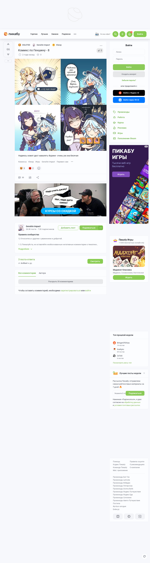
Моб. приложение (120, 470)
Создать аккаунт (129, 74)
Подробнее (23, 249)
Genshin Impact (48, 162)
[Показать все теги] (72, 161)
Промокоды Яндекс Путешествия (127, 492)
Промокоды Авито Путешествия (126, 501)
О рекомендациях (137, 465)
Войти (140, 34)
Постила (116, 503)
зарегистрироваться (71, 290)
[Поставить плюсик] (8, 44)
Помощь (116, 462)
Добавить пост (68, 228)
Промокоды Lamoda (121, 480)
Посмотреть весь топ (122, 363)
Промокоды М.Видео (121, 483)
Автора (42, 273)
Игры (37, 162)
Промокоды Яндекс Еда (123, 495)
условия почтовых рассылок (127, 405)
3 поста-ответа (26, 259)
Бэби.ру (116, 509)
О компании (135, 467)
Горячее (34, 34)
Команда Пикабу (120, 467)
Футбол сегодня (119, 506)
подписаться (135, 393)
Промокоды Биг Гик (121, 477)
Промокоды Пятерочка (122, 486)
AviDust (24, 263)
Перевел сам (62, 162)
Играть (128, 277)
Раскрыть (60, 281)
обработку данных (132, 402)
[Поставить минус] (8, 54)
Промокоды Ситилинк (122, 498)
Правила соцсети (137, 462)
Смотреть (95, 261)
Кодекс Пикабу (119, 465)
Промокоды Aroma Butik (123, 489)
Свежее (54, 34)
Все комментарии (27, 273)
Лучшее (44, 34)
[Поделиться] (37, 177)
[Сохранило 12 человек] (30, 177)
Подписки (66, 34)
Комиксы (22, 162)
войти (88, 290)
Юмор (31, 162)
